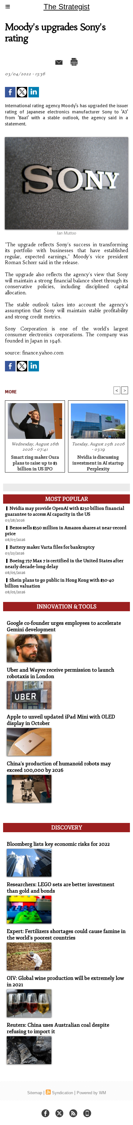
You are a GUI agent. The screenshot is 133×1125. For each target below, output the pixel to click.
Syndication (62, 1092)
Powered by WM (91, 1092)
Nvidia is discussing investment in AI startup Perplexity (98, 462)
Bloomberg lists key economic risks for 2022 (58, 844)
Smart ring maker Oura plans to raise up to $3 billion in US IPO (35, 462)
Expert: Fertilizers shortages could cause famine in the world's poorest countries (66, 934)
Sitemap (34, 1092)
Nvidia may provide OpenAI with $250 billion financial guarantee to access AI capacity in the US (64, 511)
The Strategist (67, 6)
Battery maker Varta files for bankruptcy (52, 547)
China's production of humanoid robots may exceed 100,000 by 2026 (59, 766)
